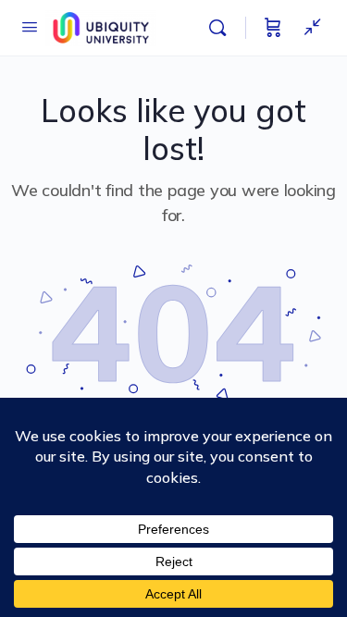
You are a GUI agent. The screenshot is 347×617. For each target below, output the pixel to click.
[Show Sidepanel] (308, 28)
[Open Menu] (30, 26)
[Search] (222, 28)
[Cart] (273, 28)
